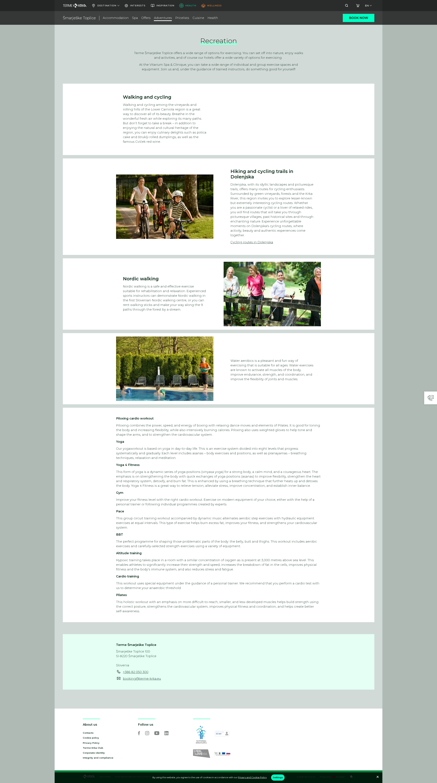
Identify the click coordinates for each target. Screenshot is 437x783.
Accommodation (116, 17)
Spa (135, 17)
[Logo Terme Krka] (75, 6)
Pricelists (182, 17)
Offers (146, 17)
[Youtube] (156, 733)
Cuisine (198, 17)
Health (213, 17)
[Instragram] (147, 733)
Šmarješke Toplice (79, 18)
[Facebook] (139, 733)
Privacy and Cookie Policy (252, 777)
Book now (358, 18)
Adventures (163, 17)
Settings (278, 777)
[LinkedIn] (166, 733)
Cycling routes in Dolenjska (251, 242)
